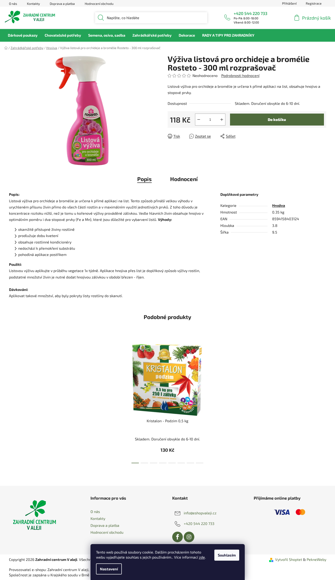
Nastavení (109, 569)
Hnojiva (278, 205)
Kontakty (33, 4)
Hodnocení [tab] (184, 179)
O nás (13, 4)
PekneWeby (316, 559)
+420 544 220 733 (250, 13)
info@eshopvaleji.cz (200, 513)
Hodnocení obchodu (99, 4)
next (222, 402)
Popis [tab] (144, 179)
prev (112, 402)
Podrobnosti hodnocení (240, 75)
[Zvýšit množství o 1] (221, 119)
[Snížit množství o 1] (198, 119)
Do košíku (277, 119)
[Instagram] (189, 537)
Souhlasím (227, 555)
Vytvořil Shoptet (288, 559)
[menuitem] (22, 35)
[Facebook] (177, 537)
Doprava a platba (62, 4)
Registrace (314, 3)
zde (202, 557)
